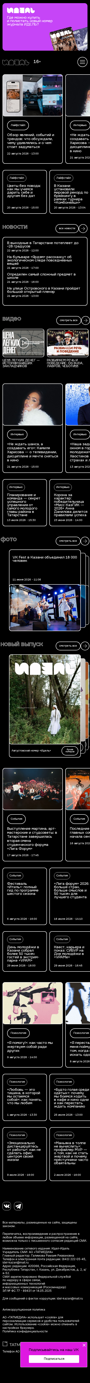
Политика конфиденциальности (25, 1331)
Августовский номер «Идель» (31, 751)
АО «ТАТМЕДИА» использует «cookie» (30, 1317)
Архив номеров (70, 751)
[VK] (7, 1206)
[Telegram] (18, 1206)
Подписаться (54, 1359)
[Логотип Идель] (16, 63)
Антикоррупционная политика (24, 1309)
